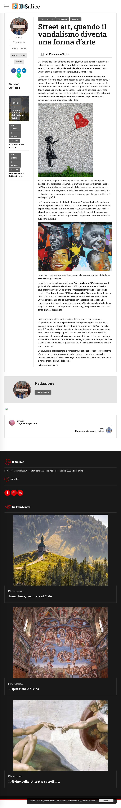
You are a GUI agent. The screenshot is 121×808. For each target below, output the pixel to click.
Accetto (106, 800)
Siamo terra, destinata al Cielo (17, 115)
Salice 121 (76, 19)
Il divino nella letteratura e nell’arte (16, 176)
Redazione (19, 37)
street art (19, 62)
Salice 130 (14, 141)
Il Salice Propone (47, 19)
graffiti (23, 56)
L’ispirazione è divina (16, 145)
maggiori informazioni (86, 801)
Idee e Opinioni (16, 101)
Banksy (14, 56)
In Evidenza (16, 109)
